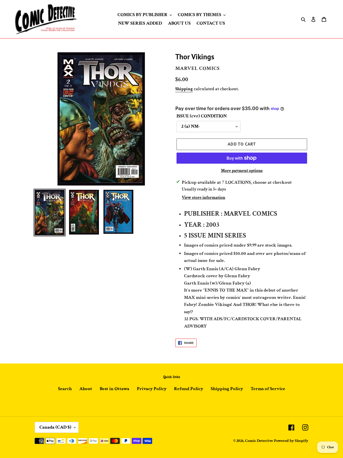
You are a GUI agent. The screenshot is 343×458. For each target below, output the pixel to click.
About (85, 389)
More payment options (242, 170)
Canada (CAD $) (55, 427)
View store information (203, 197)
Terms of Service (268, 389)
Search (65, 389)
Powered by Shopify (291, 440)
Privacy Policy (151, 389)
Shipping (184, 89)
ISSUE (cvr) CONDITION (202, 116)
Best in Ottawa (114, 389)
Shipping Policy (227, 389)
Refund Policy (188, 389)
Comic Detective (259, 440)
